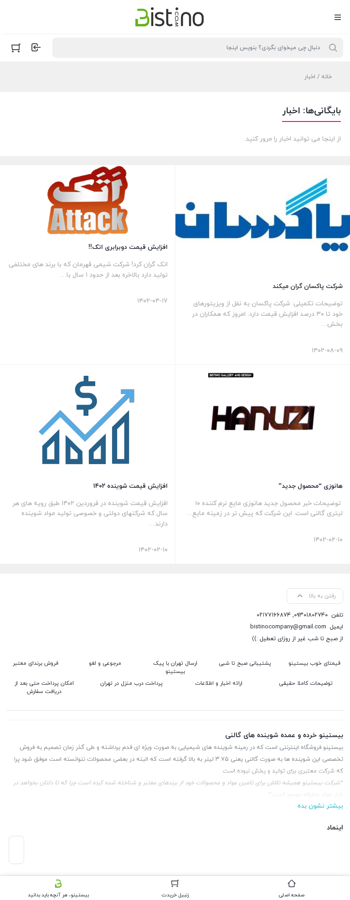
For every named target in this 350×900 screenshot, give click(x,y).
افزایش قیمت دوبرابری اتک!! (128, 247)
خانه (326, 77)
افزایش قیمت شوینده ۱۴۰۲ (130, 486)
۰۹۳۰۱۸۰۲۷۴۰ (311, 615)
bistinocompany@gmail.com (288, 627)
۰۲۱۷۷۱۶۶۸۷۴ (274, 615)
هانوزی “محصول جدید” (310, 486)
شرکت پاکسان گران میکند (308, 286)
